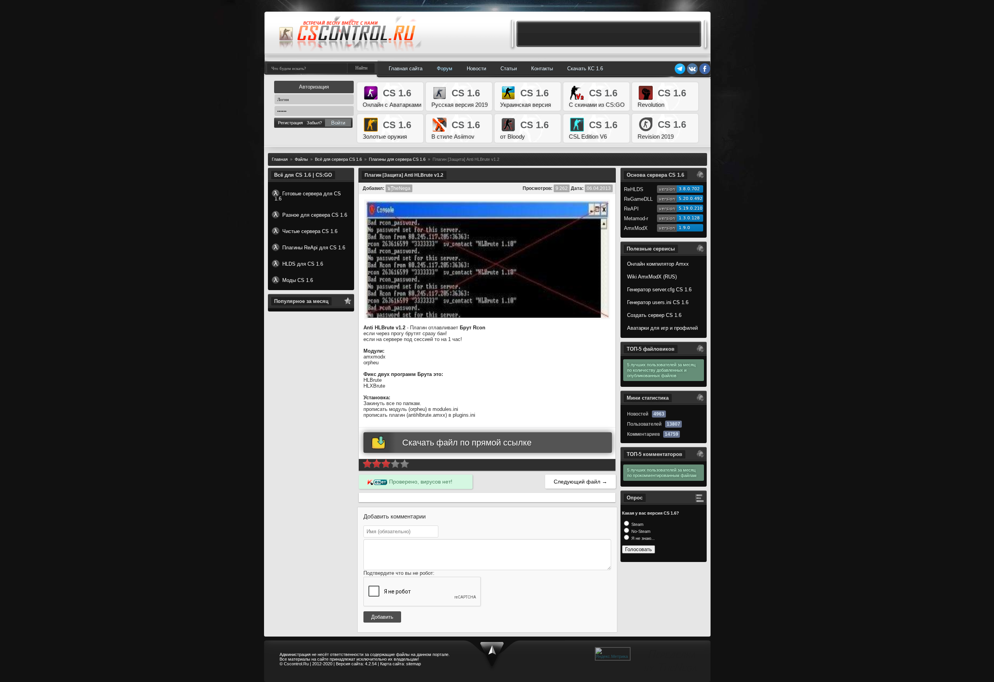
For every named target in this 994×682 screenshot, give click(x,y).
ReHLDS (633, 189)
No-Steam (640, 531)
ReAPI (631, 209)
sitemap (413, 663)
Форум (444, 68)
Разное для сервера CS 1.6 (314, 215)
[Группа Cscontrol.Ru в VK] (692, 73)
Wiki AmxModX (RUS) (652, 277)
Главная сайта (405, 68)
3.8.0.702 (689, 188)
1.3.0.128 (689, 218)
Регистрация (290, 122)
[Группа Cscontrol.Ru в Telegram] (680, 73)
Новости (476, 68)
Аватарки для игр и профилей (662, 328)
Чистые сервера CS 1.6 (309, 231)
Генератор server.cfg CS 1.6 (659, 289)
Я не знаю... (642, 538)
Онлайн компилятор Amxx (658, 264)
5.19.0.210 (690, 208)
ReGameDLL (638, 199)
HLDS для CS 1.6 (302, 264)
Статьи (508, 68)
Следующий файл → (580, 481)
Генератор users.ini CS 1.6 (657, 302)
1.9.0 (684, 227)
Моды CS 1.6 (297, 280)
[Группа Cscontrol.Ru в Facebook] (705, 73)
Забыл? (314, 122)
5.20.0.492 (690, 198)
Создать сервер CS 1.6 (654, 315)
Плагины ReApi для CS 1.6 (313, 248)
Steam (636, 524)
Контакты (542, 68)
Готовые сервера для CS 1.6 (308, 196)
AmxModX (636, 228)
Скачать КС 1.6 (585, 68)
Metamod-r (636, 218)
